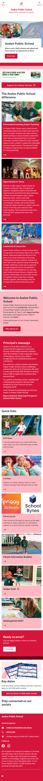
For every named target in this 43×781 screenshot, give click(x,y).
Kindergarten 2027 (13, 621)
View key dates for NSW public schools (21, 693)
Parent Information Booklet (17, 557)
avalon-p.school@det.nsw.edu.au (19, 728)
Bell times (7, 438)
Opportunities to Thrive (13, 182)
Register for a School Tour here (24, 85)
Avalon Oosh (11, 589)
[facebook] (3, 747)
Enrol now (11, 56)
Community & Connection (14, 246)
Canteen (7, 478)
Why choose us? (12, 329)
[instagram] (9, 747)
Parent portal (9, 516)
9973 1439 (10, 732)
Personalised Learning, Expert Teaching (21, 124)
